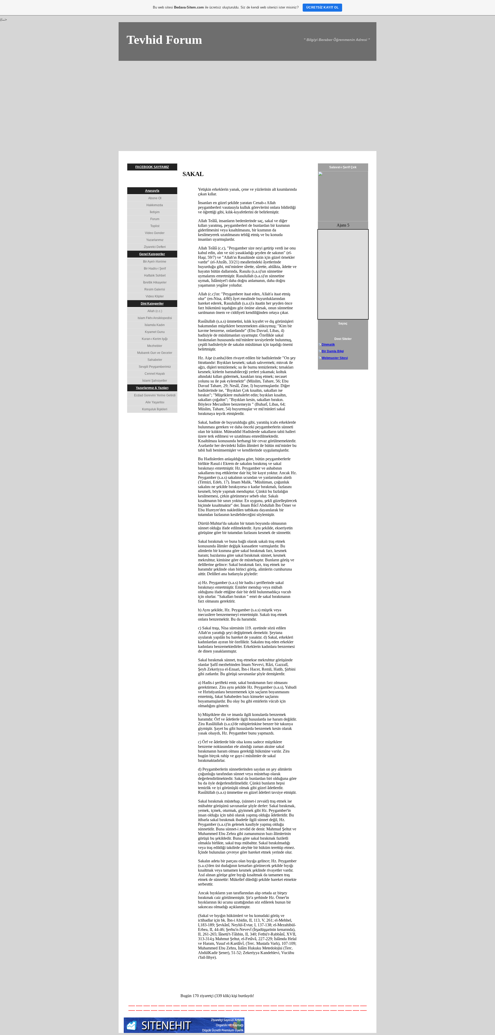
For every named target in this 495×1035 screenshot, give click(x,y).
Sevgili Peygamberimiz (155, 367)
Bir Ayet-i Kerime (154, 261)
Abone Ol (154, 198)
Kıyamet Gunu (155, 332)
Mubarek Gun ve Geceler (154, 353)
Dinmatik (328, 344)
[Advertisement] (247, 99)
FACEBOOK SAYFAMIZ (152, 167)
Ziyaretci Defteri (155, 247)
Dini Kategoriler (152, 303)
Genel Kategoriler (152, 254)
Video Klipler (155, 296)
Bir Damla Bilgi (333, 351)
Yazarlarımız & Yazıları (152, 388)
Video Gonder (154, 233)
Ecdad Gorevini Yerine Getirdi (155, 395)
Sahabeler (154, 360)
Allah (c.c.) (154, 311)
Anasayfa (152, 191)
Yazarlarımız (154, 240)
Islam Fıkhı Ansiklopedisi (155, 318)
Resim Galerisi (154, 289)
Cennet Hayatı (155, 373)
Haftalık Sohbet (155, 275)
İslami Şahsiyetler (154, 380)
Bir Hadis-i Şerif (155, 268)
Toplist (154, 226)
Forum (154, 219)
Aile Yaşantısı (154, 402)
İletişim (155, 212)
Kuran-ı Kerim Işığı (155, 339)
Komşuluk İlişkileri (154, 409)
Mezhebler (154, 346)
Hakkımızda (154, 205)
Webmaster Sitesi (335, 358)
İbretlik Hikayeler (155, 282)
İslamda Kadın (155, 325)
